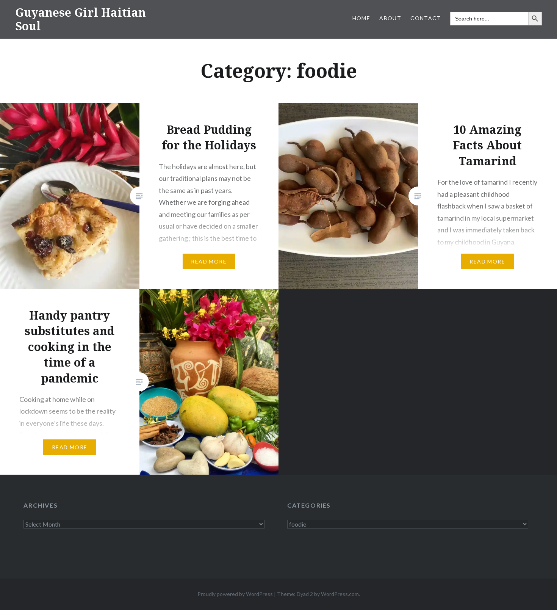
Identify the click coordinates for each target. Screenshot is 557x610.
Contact (425, 18)
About (390, 18)
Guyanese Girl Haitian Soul (80, 19)
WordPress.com (340, 594)
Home (361, 18)
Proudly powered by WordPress (235, 594)
